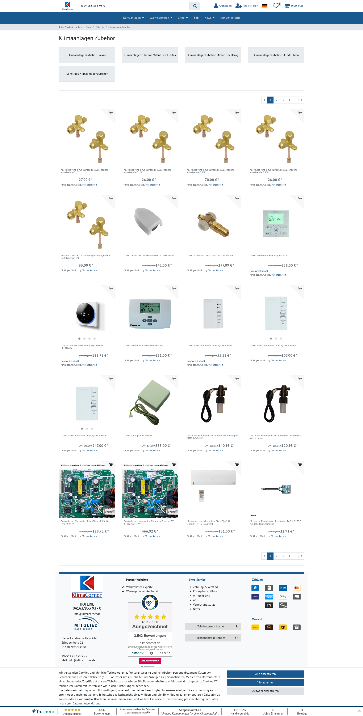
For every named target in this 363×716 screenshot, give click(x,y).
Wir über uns (201, 596)
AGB (195, 600)
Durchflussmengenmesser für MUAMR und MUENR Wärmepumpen (275, 437)
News (208, 18)
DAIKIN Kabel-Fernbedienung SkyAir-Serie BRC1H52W (82, 346)
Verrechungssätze (204, 604)
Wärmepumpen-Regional (142, 591)
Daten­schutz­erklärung (86, 703)
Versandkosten (89, 184)
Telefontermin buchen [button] (211, 626)
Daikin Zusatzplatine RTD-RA (138, 435)
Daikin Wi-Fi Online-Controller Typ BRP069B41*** (211, 345)
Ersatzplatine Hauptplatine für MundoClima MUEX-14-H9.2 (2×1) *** (149, 522)
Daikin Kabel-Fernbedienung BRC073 (268, 255)
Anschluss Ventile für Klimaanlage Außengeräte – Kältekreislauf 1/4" (148, 171)
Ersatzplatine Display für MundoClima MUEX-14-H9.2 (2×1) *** (85, 522)
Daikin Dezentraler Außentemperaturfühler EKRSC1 (150, 255)
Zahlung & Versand (205, 587)
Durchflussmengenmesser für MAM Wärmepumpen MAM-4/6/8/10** (212, 437)
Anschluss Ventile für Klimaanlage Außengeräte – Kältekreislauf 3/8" (274, 171)
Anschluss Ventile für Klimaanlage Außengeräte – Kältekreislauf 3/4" (211, 171)
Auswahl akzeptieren (265, 691)
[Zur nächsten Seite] (301, 100)
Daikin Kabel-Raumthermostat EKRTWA (143, 345)
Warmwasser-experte (139, 587)
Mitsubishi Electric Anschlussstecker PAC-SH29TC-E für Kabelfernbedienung (275, 522)
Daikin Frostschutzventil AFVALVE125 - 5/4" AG (210, 255)
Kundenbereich (230, 18)
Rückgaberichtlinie (205, 591)
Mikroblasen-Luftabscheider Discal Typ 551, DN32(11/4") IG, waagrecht (208, 522)
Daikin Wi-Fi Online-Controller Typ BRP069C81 (84, 435)
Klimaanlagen (132, 18)
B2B (196, 18)
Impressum (126, 699)
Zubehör (99, 27)
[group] (87, 313)
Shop (181, 18)
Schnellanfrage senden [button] (211, 638)
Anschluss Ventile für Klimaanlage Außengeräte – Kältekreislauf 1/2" (85, 171)
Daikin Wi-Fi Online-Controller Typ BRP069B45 (273, 345)
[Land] (265, 5)
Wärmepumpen (159, 18)
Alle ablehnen (265, 682)
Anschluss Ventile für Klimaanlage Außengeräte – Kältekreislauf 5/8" (85, 256)
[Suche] (194, 6)
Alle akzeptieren (265, 674)
